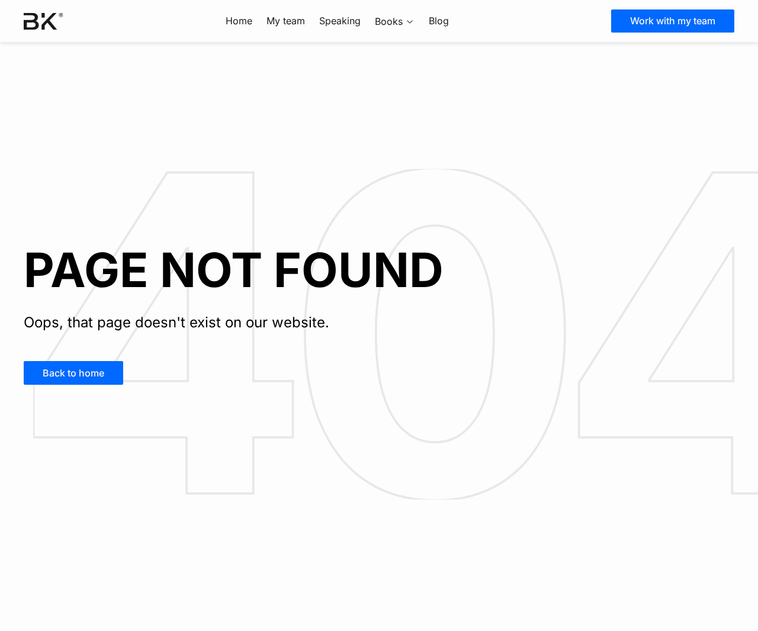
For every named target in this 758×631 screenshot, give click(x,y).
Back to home (73, 373)
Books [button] (389, 21)
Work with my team (672, 21)
